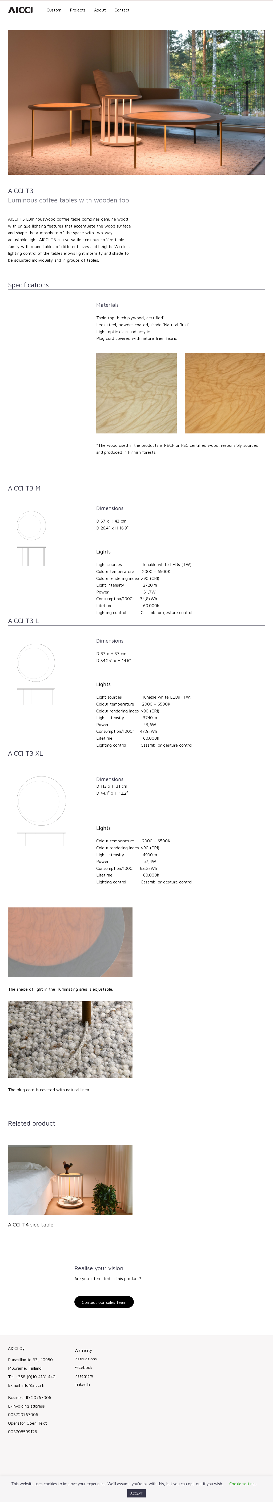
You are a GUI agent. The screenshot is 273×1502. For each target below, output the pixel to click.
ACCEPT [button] (136, 1493)
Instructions (85, 1358)
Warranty (83, 1350)
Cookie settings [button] (242, 1483)
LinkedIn (82, 1384)
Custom (54, 9)
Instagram (83, 1375)
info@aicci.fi (32, 1385)
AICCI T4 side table (30, 1224)
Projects (78, 9)
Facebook (83, 1367)
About (100, 9)
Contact (122, 9)
